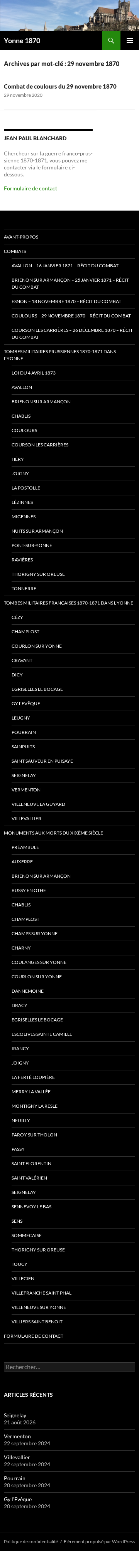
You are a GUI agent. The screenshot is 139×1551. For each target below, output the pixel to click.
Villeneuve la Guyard (38, 804)
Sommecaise (27, 1235)
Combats (15, 251)
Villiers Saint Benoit (37, 1321)
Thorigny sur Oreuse (38, 574)
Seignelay (24, 775)
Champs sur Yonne (35, 933)
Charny (21, 948)
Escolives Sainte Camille (42, 1034)
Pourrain (24, 732)
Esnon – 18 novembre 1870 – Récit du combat (66, 301)
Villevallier (26, 818)
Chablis (21, 416)
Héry (18, 459)
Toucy (19, 1264)
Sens (17, 1221)
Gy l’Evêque (26, 703)
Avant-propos (21, 237)
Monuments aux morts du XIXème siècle (53, 833)
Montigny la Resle (35, 1106)
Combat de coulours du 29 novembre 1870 (60, 86)
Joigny (20, 473)
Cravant (22, 660)
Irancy (20, 1048)
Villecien (23, 1278)
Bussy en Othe (29, 890)
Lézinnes (22, 502)
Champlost (25, 631)
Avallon (22, 387)
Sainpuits (23, 746)
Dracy (19, 1005)
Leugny (21, 718)
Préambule (25, 847)
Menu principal (129, 40)
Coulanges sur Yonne (39, 962)
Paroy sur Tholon (34, 1135)
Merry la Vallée (31, 1091)
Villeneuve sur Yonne (39, 1307)
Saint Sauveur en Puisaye (42, 761)
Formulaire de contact (30, 188)
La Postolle (26, 488)
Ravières (22, 560)
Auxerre (22, 861)
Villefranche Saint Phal (41, 1293)
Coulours (24, 430)
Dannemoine (28, 991)
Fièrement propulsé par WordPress (99, 1541)
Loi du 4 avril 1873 (34, 373)
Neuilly (21, 1120)
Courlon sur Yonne (37, 646)
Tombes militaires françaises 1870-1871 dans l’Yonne (68, 603)
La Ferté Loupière (33, 1077)
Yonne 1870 (22, 40)
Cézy (17, 617)
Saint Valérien (29, 1178)
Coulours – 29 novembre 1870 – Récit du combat (71, 316)
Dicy (17, 675)
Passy (18, 1149)
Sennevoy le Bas (31, 1206)
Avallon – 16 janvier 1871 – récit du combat (65, 265)
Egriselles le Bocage (37, 689)
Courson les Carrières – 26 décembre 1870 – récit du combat (72, 333)
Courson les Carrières (40, 445)
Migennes (24, 516)
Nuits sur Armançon (37, 531)
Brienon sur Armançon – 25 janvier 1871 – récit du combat (70, 283)
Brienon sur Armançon (41, 401)
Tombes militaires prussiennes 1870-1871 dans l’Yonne (60, 355)
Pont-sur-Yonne (32, 545)
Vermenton (26, 790)
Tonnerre (24, 588)
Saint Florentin (31, 1163)
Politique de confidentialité (31, 1541)
